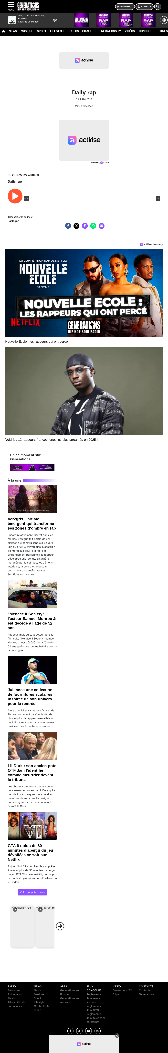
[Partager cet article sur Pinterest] (84, 227)
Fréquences (15, 1006)
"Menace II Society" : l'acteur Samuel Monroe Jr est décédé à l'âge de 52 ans (32, 621)
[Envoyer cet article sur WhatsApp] (92, 227)
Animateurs (15, 994)
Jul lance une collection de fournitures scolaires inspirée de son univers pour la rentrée (30, 697)
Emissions (14, 990)
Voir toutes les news (32, 892)
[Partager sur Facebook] (67, 227)
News (13, 31)
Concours (146, 31)
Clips (116, 994)
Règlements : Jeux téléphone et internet (95, 1017)
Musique (27, 31)
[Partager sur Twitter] (75, 227)
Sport (41, 31)
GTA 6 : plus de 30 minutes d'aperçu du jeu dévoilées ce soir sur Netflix (30, 852)
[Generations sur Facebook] (70, 1031)
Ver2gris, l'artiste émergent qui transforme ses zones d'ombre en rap (32, 523)
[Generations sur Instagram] (97, 1031)
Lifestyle (57, 31)
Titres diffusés (16, 1002)
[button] (22, 926)
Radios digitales (81, 31)
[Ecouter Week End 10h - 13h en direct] (32, 467)
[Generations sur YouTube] (88, 1031)
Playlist (12, 998)
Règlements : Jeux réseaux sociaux (94, 998)
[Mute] (54, 20)
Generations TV (109, 31)
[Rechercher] (157, 6)
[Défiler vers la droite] (60, 926)
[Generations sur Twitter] (79, 1031)
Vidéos (130, 31)
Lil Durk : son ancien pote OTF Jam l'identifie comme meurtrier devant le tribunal (32, 773)
